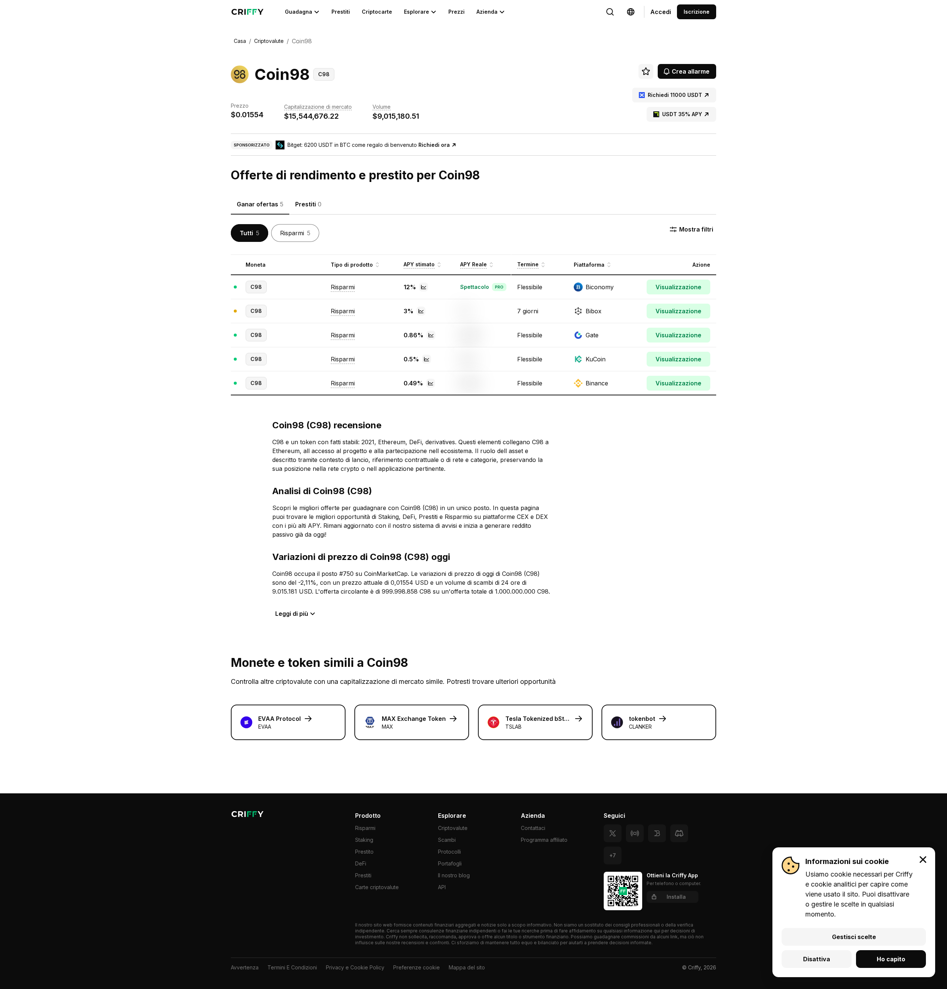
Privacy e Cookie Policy (355, 967)
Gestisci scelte (854, 937)
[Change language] (610, 11)
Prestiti (340, 12)
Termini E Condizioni (292, 967)
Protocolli (449, 851)
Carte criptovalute (377, 887)
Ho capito (891, 959)
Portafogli (450, 863)
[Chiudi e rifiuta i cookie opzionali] (923, 859)
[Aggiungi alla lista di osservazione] (645, 71)
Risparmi (365, 828)
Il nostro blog (454, 875)
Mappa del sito (467, 967)
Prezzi (456, 12)
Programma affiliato (544, 840)
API (442, 887)
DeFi (360, 863)
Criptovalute (453, 828)
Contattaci (533, 828)
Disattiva (816, 959)
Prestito (364, 851)
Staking (364, 840)
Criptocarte (377, 12)
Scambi (447, 840)
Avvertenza (245, 967)
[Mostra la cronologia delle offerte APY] (423, 287)
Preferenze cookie (416, 967)
